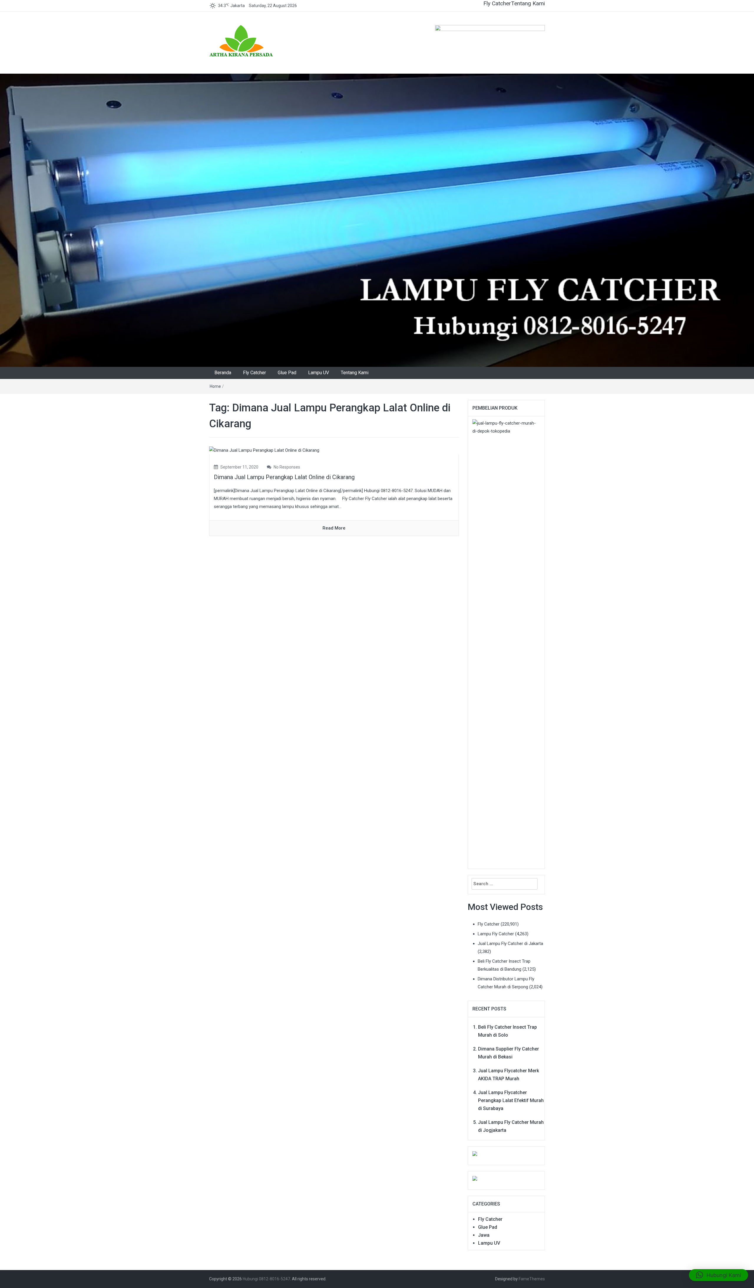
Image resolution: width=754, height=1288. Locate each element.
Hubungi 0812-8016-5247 (266, 1279)
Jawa (484, 1235)
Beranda (222, 372)
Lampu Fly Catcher (496, 933)
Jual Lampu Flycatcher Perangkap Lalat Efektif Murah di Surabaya (511, 1100)
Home (215, 386)
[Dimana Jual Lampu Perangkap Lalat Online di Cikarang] (264, 450)
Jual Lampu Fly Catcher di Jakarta (510, 943)
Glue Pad (287, 372)
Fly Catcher (497, 3)
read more (334, 528)
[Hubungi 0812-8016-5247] (377, 220)
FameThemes (532, 1279)
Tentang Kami (528, 3)
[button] (718, 1275)
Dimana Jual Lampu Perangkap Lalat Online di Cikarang (284, 477)
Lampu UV (318, 372)
